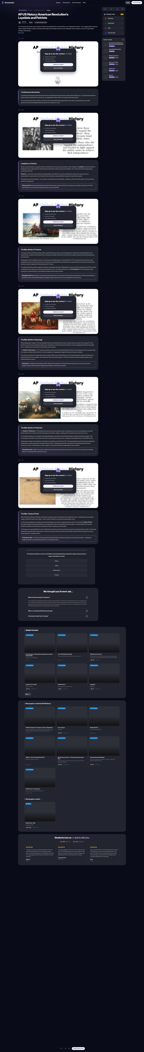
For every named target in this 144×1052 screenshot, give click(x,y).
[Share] (117, 9)
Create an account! (58, 64)
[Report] (122, 9)
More (27, 694)
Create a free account (78, 1048)
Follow (30, 22)
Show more (21, 33)
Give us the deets (58, 68)
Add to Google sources (41, 22)
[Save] (111, 9)
